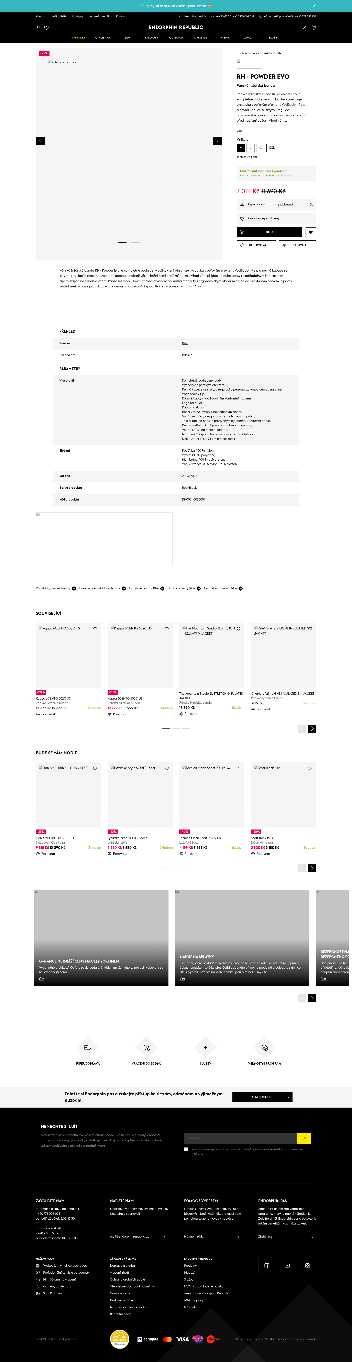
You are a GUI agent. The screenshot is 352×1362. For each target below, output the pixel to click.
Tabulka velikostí (247, 157)
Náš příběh (59, 16)
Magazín (190, 1272)
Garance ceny (120, 1293)
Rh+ (185, 343)
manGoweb (307, 1339)
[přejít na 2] (135, 242)
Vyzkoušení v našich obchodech (66, 1265)
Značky (249, 37)
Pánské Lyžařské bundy (53, 588)
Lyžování (151, 37)
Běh (127, 37)
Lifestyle (200, 37)
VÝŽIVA (225, 37)
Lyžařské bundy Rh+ (144, 588)
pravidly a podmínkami (87, 1145)
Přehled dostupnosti (252, 175)
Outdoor (176, 37)
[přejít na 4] (176, 728)
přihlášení (285, 204)
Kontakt (41, 16)
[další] (312, 729)
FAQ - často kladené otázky (203, 1286)
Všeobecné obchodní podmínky (132, 1286)
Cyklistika (102, 37)
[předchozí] (302, 729)
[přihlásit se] (304, 27)
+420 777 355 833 (305, 16)
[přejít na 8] (186, 728)
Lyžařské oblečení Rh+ (220, 588)
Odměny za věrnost (57, 1286)
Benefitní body (120, 1314)
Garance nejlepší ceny (262, 218)
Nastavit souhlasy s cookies (129, 1307)
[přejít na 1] (122, 242)
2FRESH (263, 1339)
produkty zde (197, 6)
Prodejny (77, 16)
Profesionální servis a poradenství (66, 1272)
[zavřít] (314, 6)
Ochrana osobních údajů (127, 1279)
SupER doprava (54, 1293)
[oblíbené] (47, 27)
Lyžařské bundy (271, 53)
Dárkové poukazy (122, 1300)
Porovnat (48, 714)
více (240, 130)
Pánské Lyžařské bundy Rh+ (99, 588)
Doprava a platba (122, 1265)
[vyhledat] (38, 27)
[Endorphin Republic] (176, 27)
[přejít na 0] (166, 728)
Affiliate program (196, 1300)
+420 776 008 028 (243, 16)
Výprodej (78, 37)
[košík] (314, 27)
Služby (188, 1279)
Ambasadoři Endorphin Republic (207, 1293)
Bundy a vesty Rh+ (181, 588)
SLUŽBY (274, 37)
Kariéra (120, 16)
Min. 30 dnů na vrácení (59, 1279)
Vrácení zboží (119, 1272)
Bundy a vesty (250, 53)
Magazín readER (100, 16)
